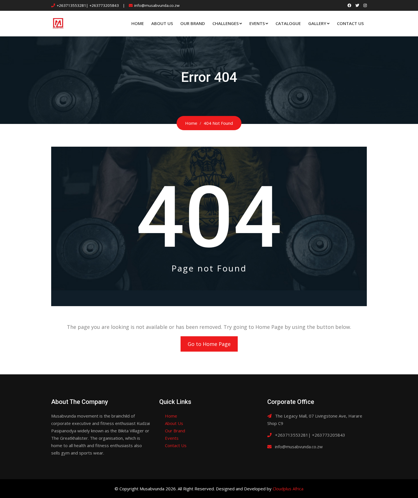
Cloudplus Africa (288, 488)
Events (257, 23)
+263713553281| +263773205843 (88, 5)
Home (137, 23)
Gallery (317, 23)
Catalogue (288, 23)
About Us (162, 23)
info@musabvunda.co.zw (156, 5)
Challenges (225, 23)
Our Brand (192, 23)
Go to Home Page (209, 344)
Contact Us (350, 23)
